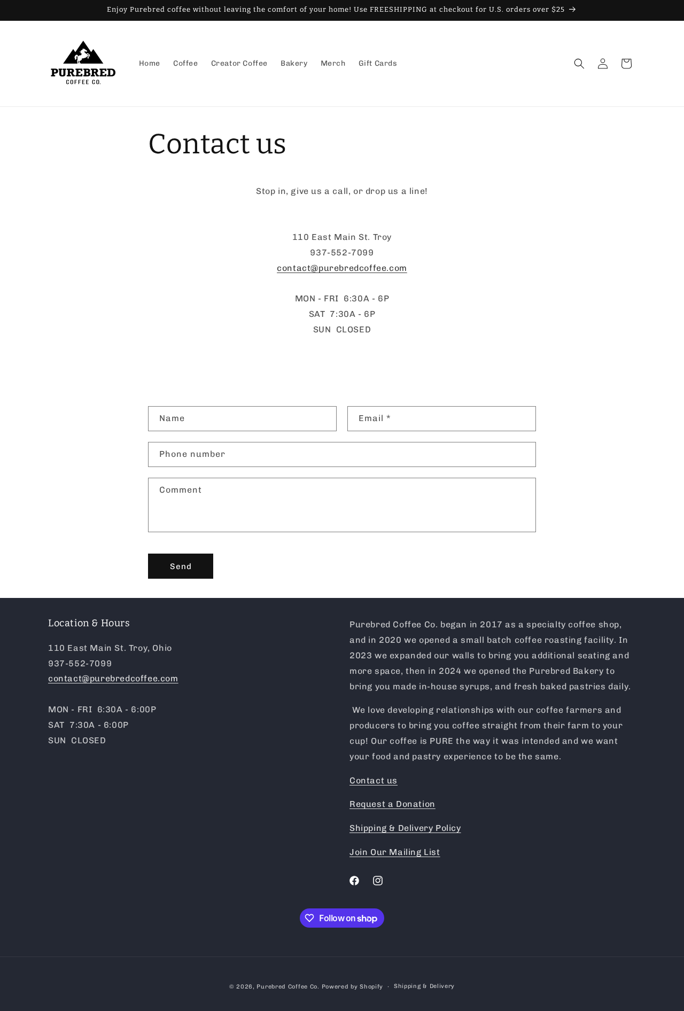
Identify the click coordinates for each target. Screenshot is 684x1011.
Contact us (373, 780)
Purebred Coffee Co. (287, 986)
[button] (579, 63)
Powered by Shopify (353, 986)
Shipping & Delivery (424, 986)
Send (181, 566)
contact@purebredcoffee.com (342, 268)
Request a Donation (392, 804)
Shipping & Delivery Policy (405, 828)
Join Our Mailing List (394, 852)
